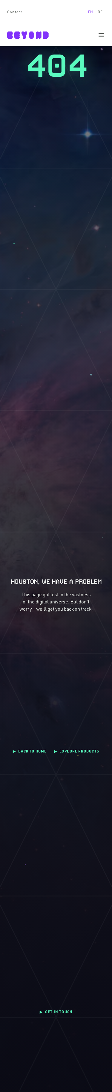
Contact (14, 12)
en (90, 12)
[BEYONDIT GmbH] (28, 35)
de (100, 12)
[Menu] (101, 35)
